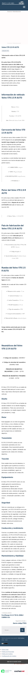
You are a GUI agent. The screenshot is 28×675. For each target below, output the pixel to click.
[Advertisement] (14, 27)
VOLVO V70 (5, 50)
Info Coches (21, 638)
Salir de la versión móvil (14, 661)
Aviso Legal (5, 649)
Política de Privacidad (8, 651)
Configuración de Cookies (9, 656)
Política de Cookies (7, 654)
